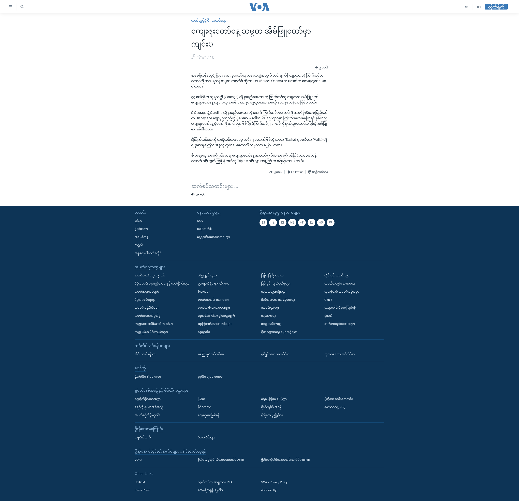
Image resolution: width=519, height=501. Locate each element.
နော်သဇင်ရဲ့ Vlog (334, 407)
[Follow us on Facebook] (263, 222)
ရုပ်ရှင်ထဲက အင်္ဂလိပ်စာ (275, 354)
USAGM (140, 482)
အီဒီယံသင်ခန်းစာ (145, 354)
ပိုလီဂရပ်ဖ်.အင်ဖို (271, 407)
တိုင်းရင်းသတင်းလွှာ (336, 275)
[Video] (479, 7)
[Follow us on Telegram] (302, 222)
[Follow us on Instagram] (292, 222)
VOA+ (138, 460)
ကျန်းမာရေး (268, 315)
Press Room (142, 490)
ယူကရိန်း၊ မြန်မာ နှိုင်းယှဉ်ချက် (216, 315)
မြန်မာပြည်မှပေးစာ (272, 275)
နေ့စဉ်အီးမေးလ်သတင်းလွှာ (213, 237)
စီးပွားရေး (204, 291)
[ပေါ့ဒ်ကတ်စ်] (321, 222)
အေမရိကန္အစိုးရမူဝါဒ (210, 490)
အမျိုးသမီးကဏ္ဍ (271, 323)
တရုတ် (139, 245)
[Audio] (466, 7)
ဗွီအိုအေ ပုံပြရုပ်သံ (272, 415)
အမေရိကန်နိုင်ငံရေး (147, 307)
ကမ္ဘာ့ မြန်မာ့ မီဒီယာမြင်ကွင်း (151, 332)
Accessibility (269, 490)
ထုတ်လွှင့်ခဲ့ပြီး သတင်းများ (209, 20)
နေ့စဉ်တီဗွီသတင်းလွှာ (148, 399)
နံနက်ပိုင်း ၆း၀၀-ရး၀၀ (148, 376)
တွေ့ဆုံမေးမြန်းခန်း (209, 415)
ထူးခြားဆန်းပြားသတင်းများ (215, 323)
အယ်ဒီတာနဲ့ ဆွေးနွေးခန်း (150, 275)
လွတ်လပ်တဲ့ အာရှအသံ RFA (215, 482)
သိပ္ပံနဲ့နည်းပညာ (207, 275)
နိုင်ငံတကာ (141, 229)
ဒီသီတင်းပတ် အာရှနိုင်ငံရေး (278, 299)
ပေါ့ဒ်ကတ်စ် (204, 229)
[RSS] (311, 222)
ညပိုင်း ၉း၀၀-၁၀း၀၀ (210, 376)
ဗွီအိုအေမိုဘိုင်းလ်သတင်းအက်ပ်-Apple (221, 460)
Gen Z (328, 299)
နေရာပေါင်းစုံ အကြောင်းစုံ (340, 307)
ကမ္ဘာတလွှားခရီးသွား (273, 291)
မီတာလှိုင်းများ (206, 437)
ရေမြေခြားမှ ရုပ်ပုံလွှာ (274, 399)
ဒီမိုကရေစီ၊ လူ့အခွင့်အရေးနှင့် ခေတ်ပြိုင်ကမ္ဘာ (162, 283)
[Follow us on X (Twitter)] (273, 222)
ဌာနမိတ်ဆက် (143, 437)
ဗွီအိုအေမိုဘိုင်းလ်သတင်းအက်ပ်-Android (285, 460)
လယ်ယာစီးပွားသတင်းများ (214, 307)
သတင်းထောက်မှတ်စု (147, 315)
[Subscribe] (331, 222)
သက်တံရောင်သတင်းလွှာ (339, 323)
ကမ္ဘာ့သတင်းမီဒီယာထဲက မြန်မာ (154, 323)
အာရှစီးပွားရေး (270, 307)
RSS (200, 221)
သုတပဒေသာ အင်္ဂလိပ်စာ (339, 354)
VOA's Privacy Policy (274, 482)
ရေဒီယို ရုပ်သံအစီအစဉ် (149, 407)
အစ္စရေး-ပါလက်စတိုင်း (148, 253)
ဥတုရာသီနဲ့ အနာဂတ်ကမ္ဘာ (213, 283)
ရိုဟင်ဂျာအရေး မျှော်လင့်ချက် (279, 332)
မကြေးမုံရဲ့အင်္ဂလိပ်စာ (211, 354)
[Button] (321, 67)
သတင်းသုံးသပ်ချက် (147, 291)
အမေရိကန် (141, 237)
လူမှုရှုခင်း (204, 332)
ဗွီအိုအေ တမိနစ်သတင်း (338, 399)
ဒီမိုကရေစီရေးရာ (145, 299)
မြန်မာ (138, 221)
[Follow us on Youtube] (282, 222)
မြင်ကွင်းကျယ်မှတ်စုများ (276, 283)
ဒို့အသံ (328, 315)
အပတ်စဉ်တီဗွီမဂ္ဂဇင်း (147, 415)
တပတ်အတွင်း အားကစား (213, 299)
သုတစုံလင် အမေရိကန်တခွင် (341, 291)
